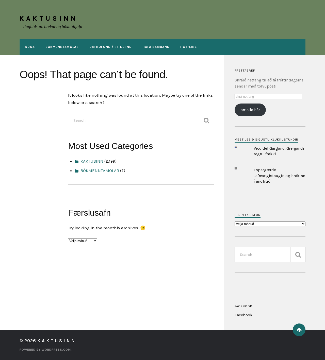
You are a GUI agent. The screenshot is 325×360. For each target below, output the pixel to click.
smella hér (250, 109)
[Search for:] (141, 120)
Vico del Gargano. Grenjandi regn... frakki (279, 151)
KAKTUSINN (91, 161)
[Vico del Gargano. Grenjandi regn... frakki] (240, 147)
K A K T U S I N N (48, 18)
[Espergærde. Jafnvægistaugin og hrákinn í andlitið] (240, 168)
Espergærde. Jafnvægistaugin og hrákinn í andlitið (279, 175)
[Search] (206, 120)
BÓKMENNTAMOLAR (62, 47)
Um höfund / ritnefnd (110, 47)
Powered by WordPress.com (45, 349)
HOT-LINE (188, 47)
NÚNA (30, 47)
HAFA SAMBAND (156, 47)
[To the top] (299, 329)
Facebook (243, 306)
